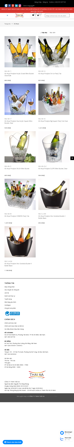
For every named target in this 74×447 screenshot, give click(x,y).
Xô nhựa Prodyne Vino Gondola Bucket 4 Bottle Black (18, 265)
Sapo (55, 396)
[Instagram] (19, 5)
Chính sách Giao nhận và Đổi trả (14, 326)
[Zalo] (6, 5)
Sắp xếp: (44, 32)
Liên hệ (7, 293)
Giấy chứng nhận (10, 287)
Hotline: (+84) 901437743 (57, 2)
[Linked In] (16, 5)
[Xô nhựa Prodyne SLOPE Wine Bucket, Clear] (53, 146)
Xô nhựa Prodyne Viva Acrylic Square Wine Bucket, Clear (18, 122)
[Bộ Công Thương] (37, 313)
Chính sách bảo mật (11, 323)
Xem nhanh (20, 69)
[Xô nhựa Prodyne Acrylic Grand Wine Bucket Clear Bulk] (20, 51)
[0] (38, 15)
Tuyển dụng (8, 299)
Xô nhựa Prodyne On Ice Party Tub (49, 74)
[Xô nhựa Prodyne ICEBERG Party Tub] (20, 194)
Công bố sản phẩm (10, 308)
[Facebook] (9, 5)
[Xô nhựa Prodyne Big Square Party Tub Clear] (53, 99)
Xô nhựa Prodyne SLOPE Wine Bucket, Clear (52, 169)
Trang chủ (8, 24)
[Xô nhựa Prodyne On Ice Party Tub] (53, 51)
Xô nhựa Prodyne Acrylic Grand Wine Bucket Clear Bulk (19, 75)
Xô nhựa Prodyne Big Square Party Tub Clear (53, 121)
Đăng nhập (38, 2)
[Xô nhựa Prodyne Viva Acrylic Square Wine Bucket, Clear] (20, 99)
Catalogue (8, 305)
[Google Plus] (13, 5)
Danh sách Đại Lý (10, 296)
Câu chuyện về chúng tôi (12, 290)
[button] (7, 15)
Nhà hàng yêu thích (10, 302)
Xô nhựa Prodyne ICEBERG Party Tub (17, 216)
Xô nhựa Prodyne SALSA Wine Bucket (17, 169)
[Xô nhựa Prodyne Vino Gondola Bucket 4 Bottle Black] (20, 241)
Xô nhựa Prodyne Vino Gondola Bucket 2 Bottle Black (51, 217)
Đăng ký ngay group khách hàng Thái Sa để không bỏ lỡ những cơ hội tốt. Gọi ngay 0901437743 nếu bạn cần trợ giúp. (37, 10)
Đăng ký (45, 2)
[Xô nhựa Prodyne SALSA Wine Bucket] (20, 146)
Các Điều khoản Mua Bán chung (14, 329)
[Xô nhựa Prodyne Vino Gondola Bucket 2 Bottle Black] (53, 194)
